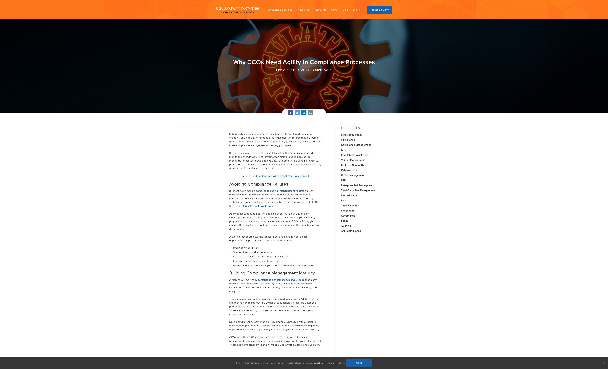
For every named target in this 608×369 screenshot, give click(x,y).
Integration (347, 210)
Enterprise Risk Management (357, 185)
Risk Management (351, 134)
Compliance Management (356, 144)
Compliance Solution (307, 344)
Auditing (346, 225)
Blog (345, 9)
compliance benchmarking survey (277, 279)
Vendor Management (353, 160)
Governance (348, 215)
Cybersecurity (349, 170)
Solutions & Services (280, 9)
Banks (344, 220)
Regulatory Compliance (354, 155)
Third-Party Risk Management (358, 190)
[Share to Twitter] (297, 114)
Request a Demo (380, 9)
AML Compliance (351, 230)
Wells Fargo (267, 206)
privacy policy (315, 363)
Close (359, 362)
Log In (356, 9)
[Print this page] (310, 114)
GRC (343, 150)
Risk (343, 200)
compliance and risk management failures (280, 190)
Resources (320, 9)
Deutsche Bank (251, 206)
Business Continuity (352, 165)
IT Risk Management (353, 175)
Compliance (348, 139)
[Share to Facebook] (290, 114)
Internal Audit (349, 195)
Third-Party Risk (350, 205)
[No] (604, 362)
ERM (343, 180)
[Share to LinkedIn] (303, 114)
